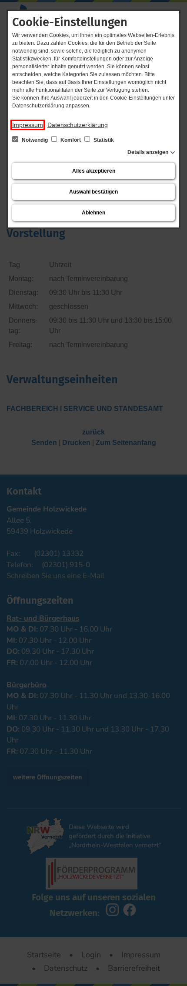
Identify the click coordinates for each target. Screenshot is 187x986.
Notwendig (34, 140)
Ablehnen (93, 213)
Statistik (103, 140)
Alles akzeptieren (93, 171)
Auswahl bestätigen (93, 192)
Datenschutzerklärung (77, 124)
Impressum (27, 124)
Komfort (70, 140)
